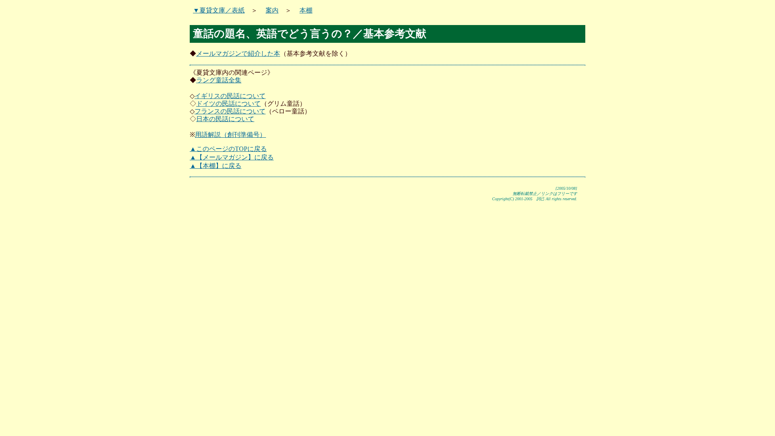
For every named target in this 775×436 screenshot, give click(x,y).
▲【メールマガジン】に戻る (232, 157)
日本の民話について (225, 118)
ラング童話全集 (218, 80)
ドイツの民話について (228, 103)
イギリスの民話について (230, 95)
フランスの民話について (230, 111)
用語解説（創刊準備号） (230, 134)
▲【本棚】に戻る (215, 165)
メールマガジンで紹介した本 (238, 53)
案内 (272, 10)
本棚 (306, 10)
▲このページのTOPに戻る (228, 148)
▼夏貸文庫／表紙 (219, 10)
